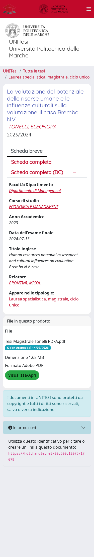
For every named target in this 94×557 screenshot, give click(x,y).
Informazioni (24, 427)
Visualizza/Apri (22, 375)
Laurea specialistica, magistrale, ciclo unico (49, 77)
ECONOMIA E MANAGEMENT (33, 206)
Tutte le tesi (34, 71)
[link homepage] (11, 9)
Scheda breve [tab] (27, 151)
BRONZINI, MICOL (25, 283)
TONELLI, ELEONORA (32, 126)
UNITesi (10, 71)
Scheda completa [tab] (31, 162)
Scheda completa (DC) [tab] (37, 172)
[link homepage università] (53, 9)
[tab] (74, 172)
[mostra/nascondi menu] (88, 9)
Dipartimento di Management (35, 190)
